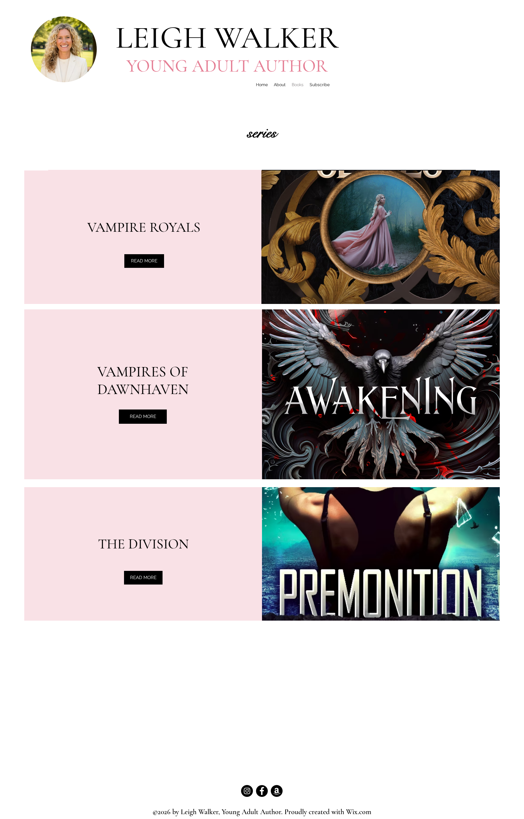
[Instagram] (247, 791)
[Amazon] (277, 791)
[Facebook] (262, 791)
